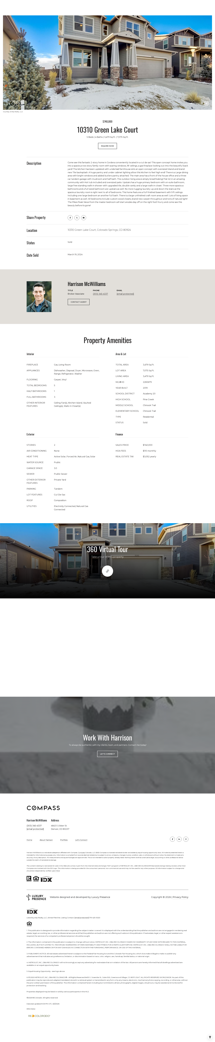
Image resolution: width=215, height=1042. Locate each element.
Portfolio (64, 840)
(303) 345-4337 (100, 294)
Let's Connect (81, 840)
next (19, 103)
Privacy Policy (180, 897)
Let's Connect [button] (107, 754)
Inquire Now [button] (107, 146)
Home (29, 840)
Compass (81, 852)
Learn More (56, 871)
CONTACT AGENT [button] (79, 302)
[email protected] (81, 918)
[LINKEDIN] (179, 839)
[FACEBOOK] (172, 839)
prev (12, 103)
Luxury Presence (100, 897)
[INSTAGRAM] (185, 839)
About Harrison (46, 840)
